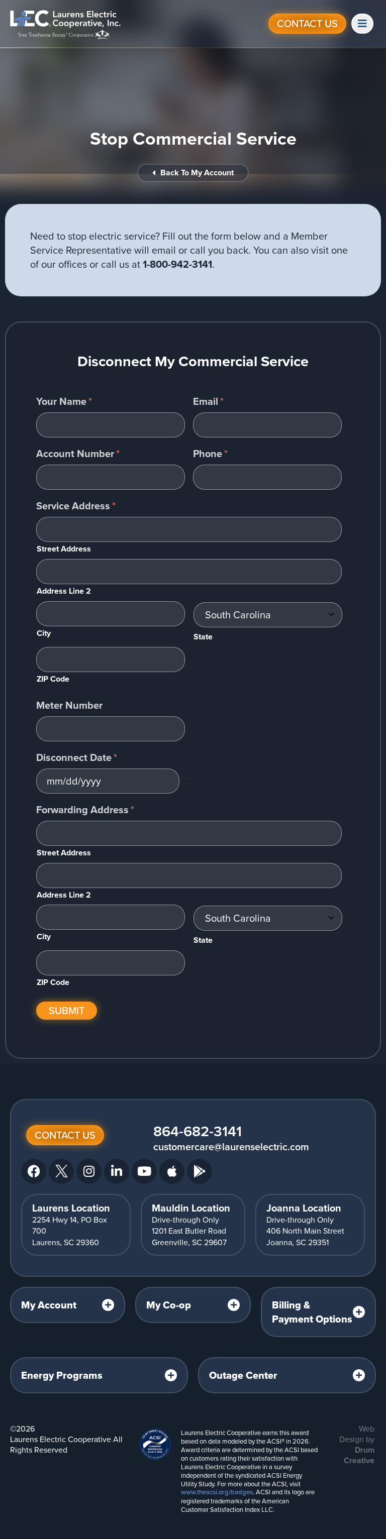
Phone (210, 454)
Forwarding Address (85, 810)
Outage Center (243, 1375)
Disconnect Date (76, 757)
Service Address (76, 506)
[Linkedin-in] (116, 1171)
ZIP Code (53, 679)
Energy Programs (62, 1375)
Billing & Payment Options (312, 1312)
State (203, 636)
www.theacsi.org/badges (217, 1492)
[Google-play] (199, 1171)
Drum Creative (359, 1455)
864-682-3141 (197, 1131)
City (44, 633)
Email (208, 401)
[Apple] (171, 1171)
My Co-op (168, 1304)
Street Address (64, 549)
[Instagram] (89, 1171)
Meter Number (69, 705)
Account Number (78, 454)
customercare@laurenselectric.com (231, 1146)
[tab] (67, 1305)
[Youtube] (144, 1171)
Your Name (64, 401)
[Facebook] (33, 1171)
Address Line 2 (64, 591)
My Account (48, 1304)
